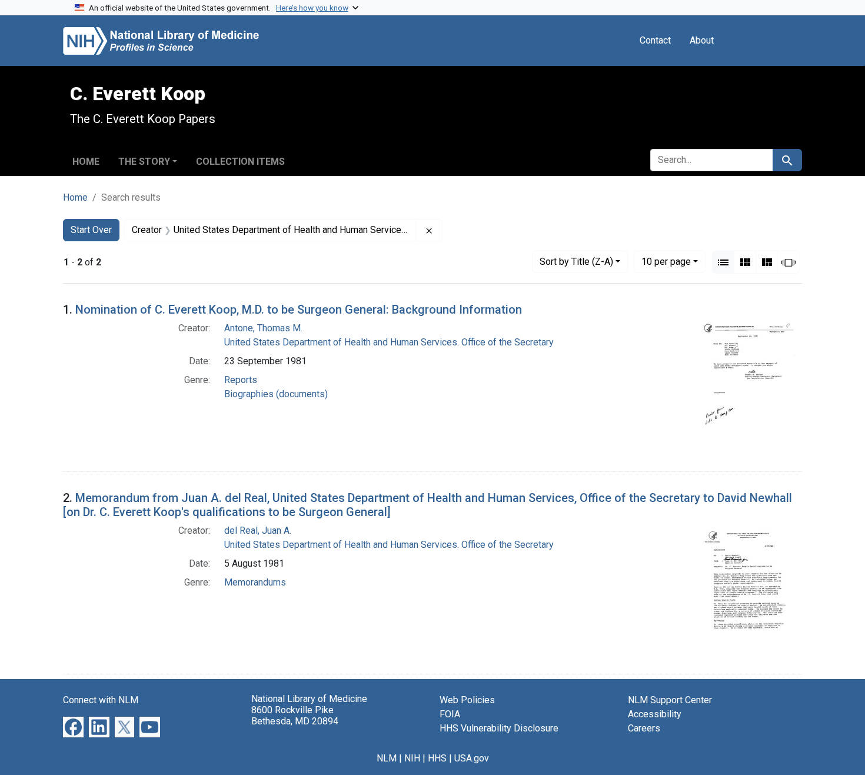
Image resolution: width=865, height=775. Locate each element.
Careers (644, 728)
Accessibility (654, 714)
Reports (240, 379)
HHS (437, 758)
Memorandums (255, 582)
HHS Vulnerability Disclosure (499, 728)
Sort (576, 261)
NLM (387, 758)
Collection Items (240, 161)
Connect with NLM (100, 700)
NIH (412, 758)
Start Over (91, 229)
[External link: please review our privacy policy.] (73, 726)
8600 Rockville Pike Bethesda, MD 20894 (294, 715)
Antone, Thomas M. (263, 328)
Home (85, 161)
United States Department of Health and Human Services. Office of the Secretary (389, 342)
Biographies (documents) (276, 394)
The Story (144, 161)
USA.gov (471, 758)
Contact (655, 40)
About (702, 40)
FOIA (450, 714)
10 (666, 261)
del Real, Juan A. (257, 530)
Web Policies (467, 700)
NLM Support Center (670, 700)
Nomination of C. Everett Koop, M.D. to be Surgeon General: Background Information (298, 309)
